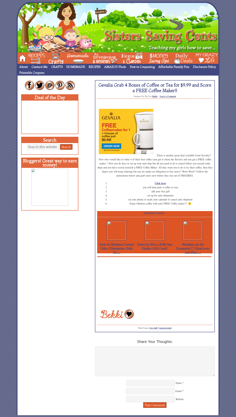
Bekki (154, 96)
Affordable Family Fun (173, 67)
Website (180, 399)
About (23, 67)
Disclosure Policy (204, 67)
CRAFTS (57, 67)
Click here (160, 183)
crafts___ (50, 58)
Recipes (33, 58)
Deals (181, 58)
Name (179, 383)
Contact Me (40, 67)
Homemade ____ (74, 58)
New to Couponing (142, 67)
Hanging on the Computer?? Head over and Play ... (193, 248)
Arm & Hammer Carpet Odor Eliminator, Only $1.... (116, 248)
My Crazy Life (201, 58)
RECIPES (94, 67)
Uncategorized (165, 328)
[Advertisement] (155, 283)
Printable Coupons (31, 72)
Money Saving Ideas (157, 58)
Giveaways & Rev (102, 58)
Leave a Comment (168, 96)
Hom (21, 58)
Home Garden (128, 58)
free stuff (153, 328)
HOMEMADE (75, 67)
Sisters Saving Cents (118, 27)
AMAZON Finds (115, 67)
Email (178, 391)
